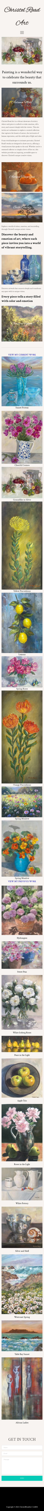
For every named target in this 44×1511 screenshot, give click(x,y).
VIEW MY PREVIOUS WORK (22, 881)
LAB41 (35, 1507)
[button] (22, 32)
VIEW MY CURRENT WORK (22, 354)
